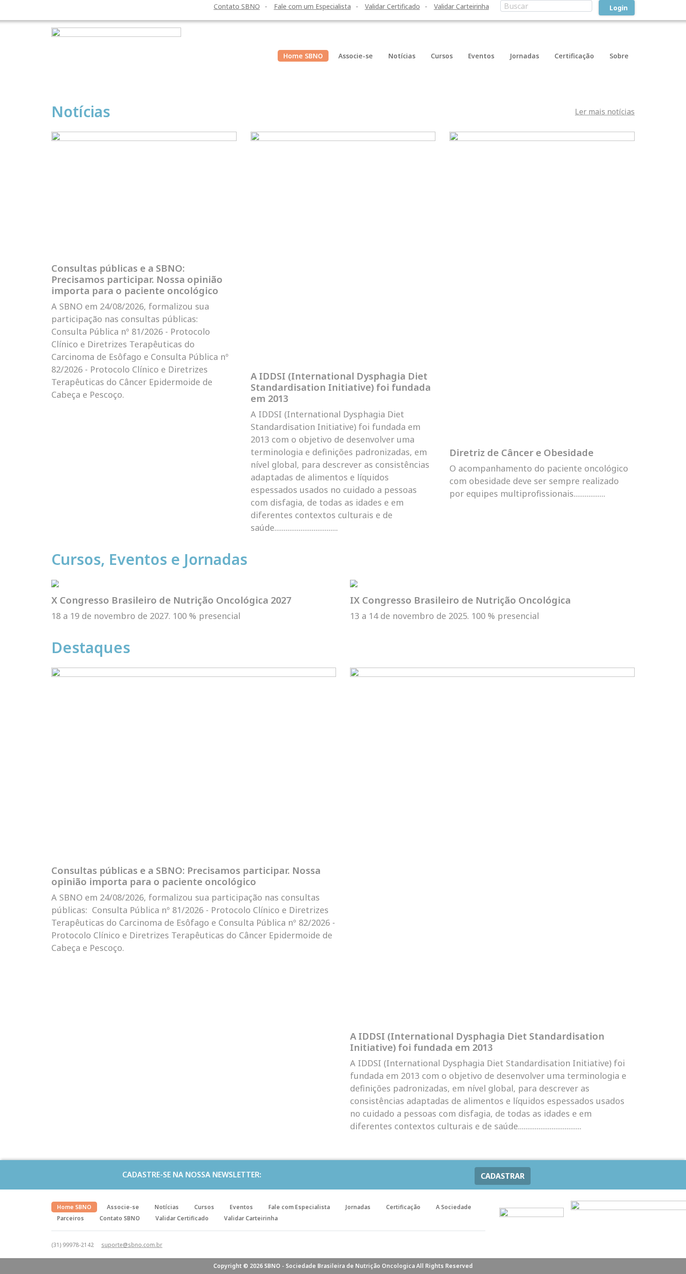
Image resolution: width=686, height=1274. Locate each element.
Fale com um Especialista (312, 6)
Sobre (619, 55)
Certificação (574, 55)
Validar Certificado (392, 6)
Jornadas (524, 55)
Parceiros (70, 1218)
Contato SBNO (237, 6)
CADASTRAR (503, 1176)
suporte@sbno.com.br (131, 1245)
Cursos (442, 55)
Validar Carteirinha (461, 6)
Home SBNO (303, 55)
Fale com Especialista (299, 1207)
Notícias (401, 55)
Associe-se (355, 55)
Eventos (481, 55)
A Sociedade (453, 1207)
